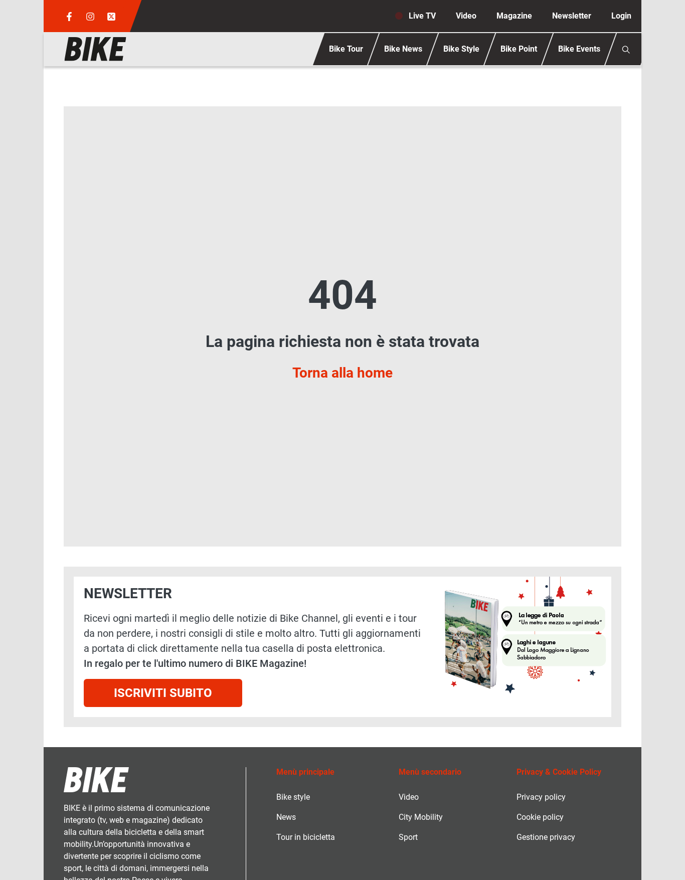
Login (621, 16)
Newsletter (571, 16)
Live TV (422, 16)
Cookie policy (540, 817)
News (286, 817)
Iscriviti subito (163, 693)
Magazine (514, 16)
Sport (408, 837)
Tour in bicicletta (305, 837)
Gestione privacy (546, 837)
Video (466, 16)
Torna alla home (342, 373)
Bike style (293, 797)
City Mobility (421, 817)
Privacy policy (541, 797)
